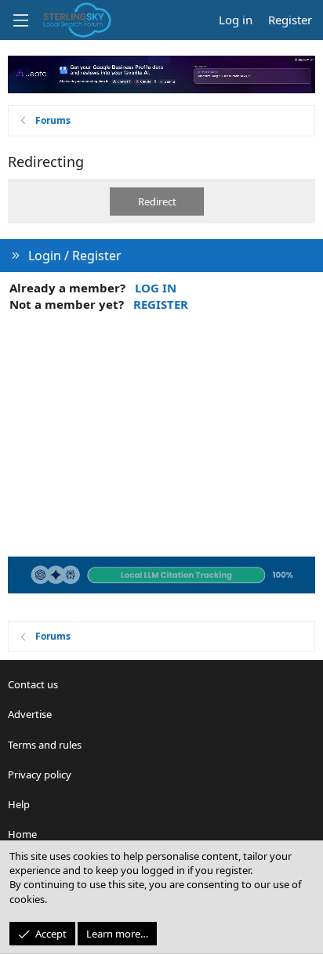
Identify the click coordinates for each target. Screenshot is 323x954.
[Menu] (20, 20)
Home (22, 834)
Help (19, 804)
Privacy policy (39, 774)
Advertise (30, 714)
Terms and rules (45, 745)
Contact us (33, 684)
